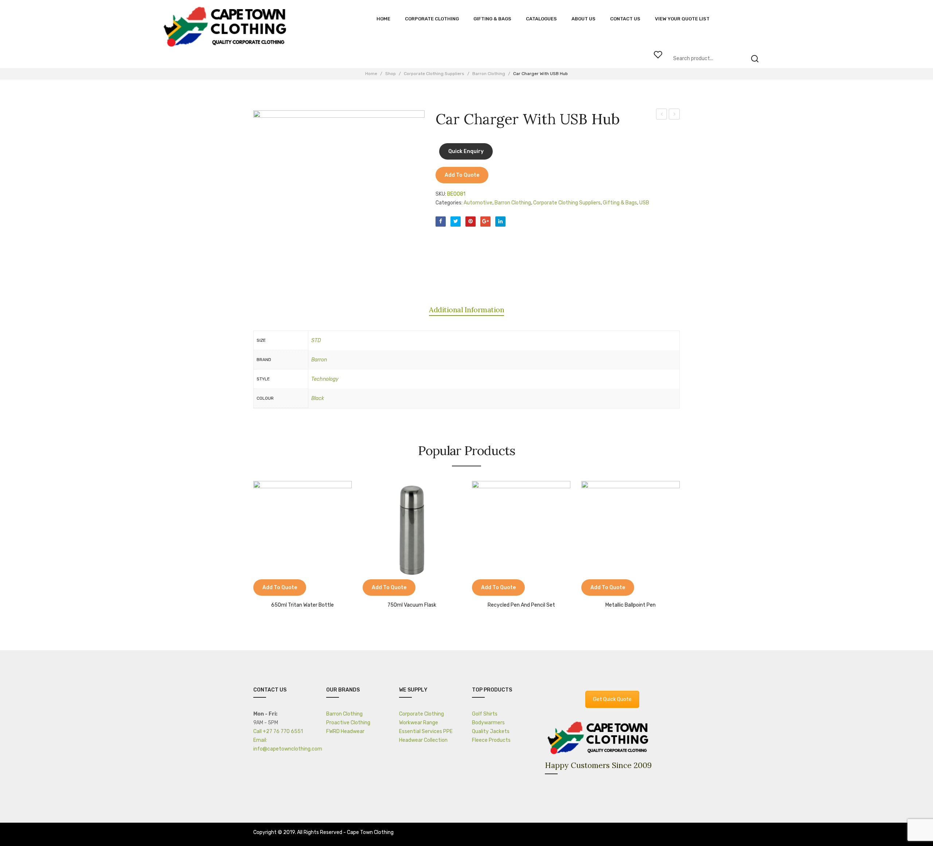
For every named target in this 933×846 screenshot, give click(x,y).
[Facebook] (441, 221)
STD (316, 340)
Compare (262, 588)
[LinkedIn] (500, 221)
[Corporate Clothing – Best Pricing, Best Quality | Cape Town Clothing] (226, 27)
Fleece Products (491, 740)
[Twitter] (455, 221)
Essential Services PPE (426, 731)
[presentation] (246, 542)
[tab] (466, 309)
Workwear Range (418, 723)
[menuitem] (383, 19)
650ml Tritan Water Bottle (302, 605)
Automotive (478, 203)
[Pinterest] (470, 221)
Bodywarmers (488, 723)
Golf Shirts (484, 714)
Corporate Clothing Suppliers (434, 73)
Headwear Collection (423, 740)
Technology (325, 379)
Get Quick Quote (612, 699)
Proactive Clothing (348, 723)
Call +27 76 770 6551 (278, 731)
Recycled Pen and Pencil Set (521, 605)
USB (644, 203)
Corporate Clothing (421, 714)
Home (371, 73)
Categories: (449, 203)
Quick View (281, 588)
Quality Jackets (491, 731)
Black (317, 398)
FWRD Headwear (345, 731)
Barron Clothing (488, 73)
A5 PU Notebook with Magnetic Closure (661, 115)
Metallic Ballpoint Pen (630, 605)
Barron (319, 360)
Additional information (466, 309)
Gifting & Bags (620, 203)
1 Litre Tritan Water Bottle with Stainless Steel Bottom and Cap (674, 115)
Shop (390, 73)
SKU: (441, 194)
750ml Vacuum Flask (411, 605)
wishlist (657, 54)
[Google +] (485, 221)
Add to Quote (462, 175)
